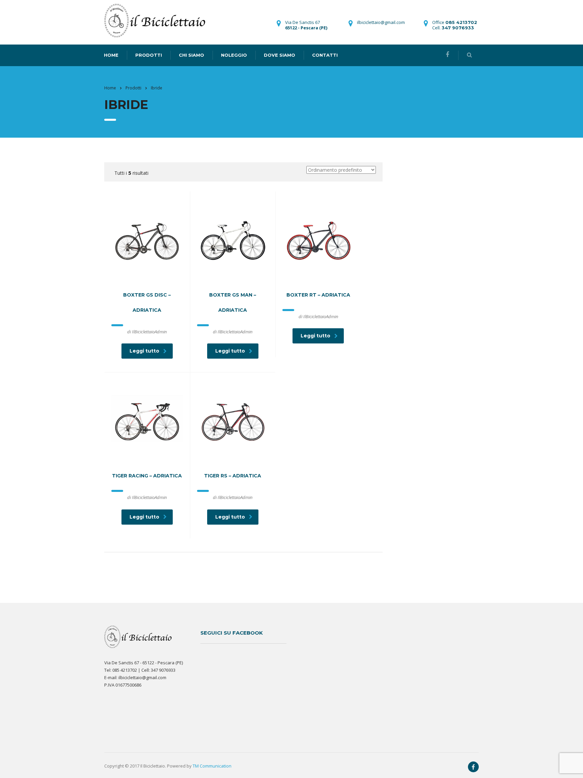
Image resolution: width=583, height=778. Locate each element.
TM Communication (212, 766)
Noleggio (234, 55)
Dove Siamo (279, 55)
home (111, 55)
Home (110, 88)
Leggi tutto (144, 351)
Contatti (325, 55)
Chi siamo (191, 55)
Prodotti (148, 55)
